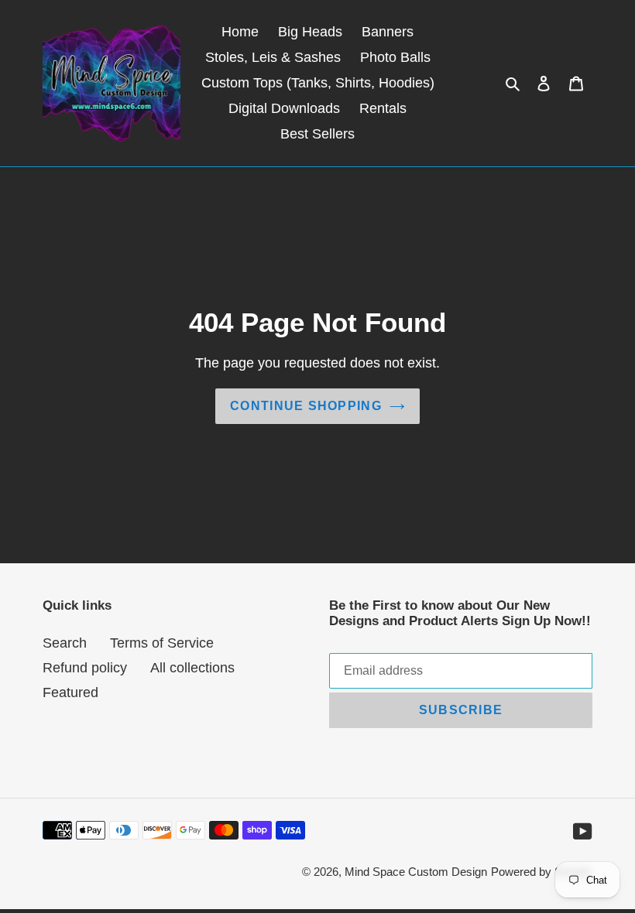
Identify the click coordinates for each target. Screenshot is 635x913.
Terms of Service (162, 643)
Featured (70, 692)
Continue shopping (306, 405)
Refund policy (85, 667)
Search (65, 643)
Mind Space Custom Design (416, 871)
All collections (192, 667)
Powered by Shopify (541, 871)
